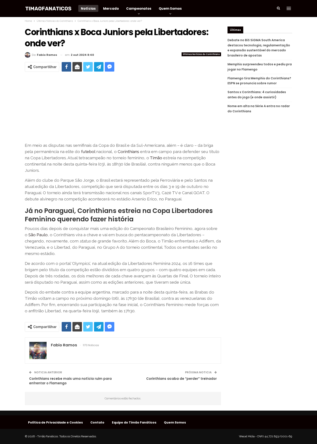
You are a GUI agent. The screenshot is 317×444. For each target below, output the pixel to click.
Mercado (111, 8)
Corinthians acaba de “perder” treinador (181, 378)
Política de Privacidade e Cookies (55, 422)
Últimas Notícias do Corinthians (201, 54)
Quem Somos (170, 8)
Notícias (88, 8)
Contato (97, 422)
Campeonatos (138, 8)
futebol (88, 151)
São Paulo (38, 234)
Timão (156, 157)
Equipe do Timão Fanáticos (134, 422)
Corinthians (128, 151)
